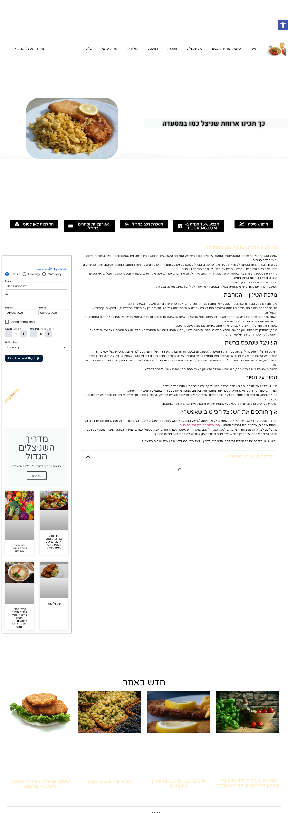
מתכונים (153, 48)
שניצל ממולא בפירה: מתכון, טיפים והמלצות (40, 783)
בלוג (89, 48)
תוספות (172, 48)
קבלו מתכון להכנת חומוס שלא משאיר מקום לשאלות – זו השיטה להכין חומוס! (19, 618)
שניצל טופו (54, 603)
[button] (283, 25)
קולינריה (132, 48)
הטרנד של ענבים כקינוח (109, 781)
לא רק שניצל (109, 48)
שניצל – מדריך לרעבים (226, 48)
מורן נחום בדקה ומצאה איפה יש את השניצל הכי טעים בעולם (54, 542)
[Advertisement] (144, 188)
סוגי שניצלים (194, 48)
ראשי (254, 48)
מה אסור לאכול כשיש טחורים (19, 548)
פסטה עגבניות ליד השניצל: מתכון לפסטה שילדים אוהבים (247, 783)
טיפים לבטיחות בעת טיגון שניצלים (178, 783)
